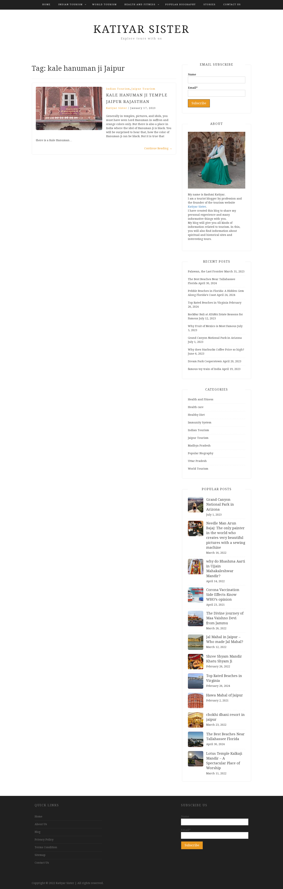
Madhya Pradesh (199, 445)
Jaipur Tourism (143, 88)
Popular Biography (180, 4)
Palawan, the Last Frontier (206, 271)
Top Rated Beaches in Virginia (208, 302)
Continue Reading (158, 148)
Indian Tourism (70, 4)
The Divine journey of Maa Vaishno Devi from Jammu (224, 618)
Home (46, 4)
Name (192, 74)
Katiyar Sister (141, 29)
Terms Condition (46, 847)
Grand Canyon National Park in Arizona (215, 337)
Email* (193, 87)
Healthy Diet (196, 414)
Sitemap (40, 854)
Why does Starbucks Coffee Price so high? (216, 349)
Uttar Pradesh (197, 460)
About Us (41, 824)
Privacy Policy (44, 839)
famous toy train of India (204, 369)
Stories (209, 4)
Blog (37, 831)
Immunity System (199, 422)
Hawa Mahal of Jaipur (224, 695)
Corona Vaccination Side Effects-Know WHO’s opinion (222, 594)
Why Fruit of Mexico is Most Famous (212, 326)
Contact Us (232, 4)
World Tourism (104, 4)
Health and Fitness (140, 4)
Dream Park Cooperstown (205, 361)
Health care (195, 407)
